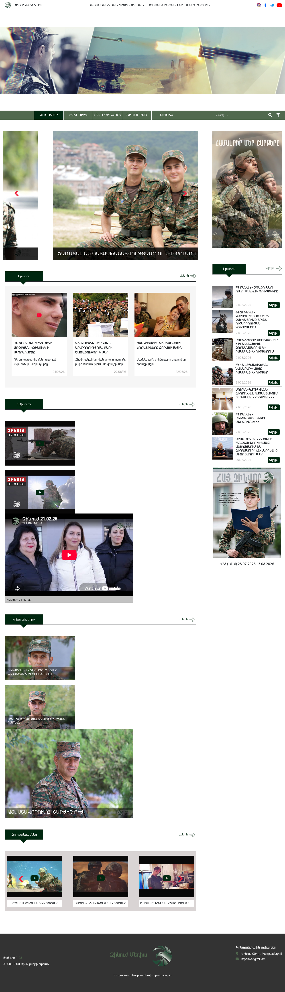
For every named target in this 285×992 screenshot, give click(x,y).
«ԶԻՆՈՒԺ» (78, 115)
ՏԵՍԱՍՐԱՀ (136, 115)
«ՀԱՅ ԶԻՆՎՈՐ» (108, 115)
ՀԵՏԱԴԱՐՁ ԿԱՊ (28, 5)
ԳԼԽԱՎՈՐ (49, 115)
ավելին (185, 275)
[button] (184, 193)
